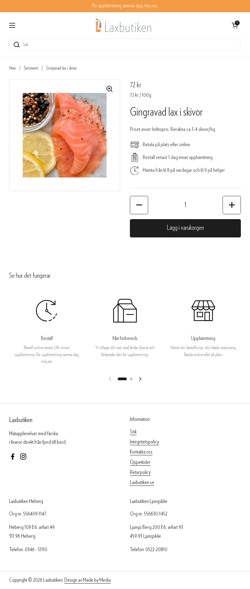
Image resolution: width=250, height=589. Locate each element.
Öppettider (140, 462)
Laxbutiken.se (142, 482)
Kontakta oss (141, 452)
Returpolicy (140, 472)
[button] (139, 205)
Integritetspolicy (144, 442)
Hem (12, 68)
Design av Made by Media (87, 580)
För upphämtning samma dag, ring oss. (125, 6)
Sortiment (31, 68)
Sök (133, 432)
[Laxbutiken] (124, 25)
